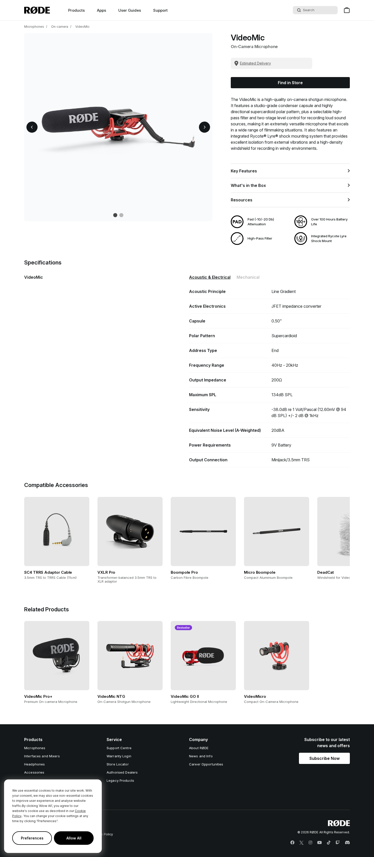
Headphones (34, 764)
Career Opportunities (206, 764)
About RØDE (198, 748)
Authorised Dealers (122, 772)
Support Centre (119, 748)
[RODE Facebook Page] (292, 843)
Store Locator (118, 764)
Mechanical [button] (248, 277)
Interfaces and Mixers (42, 756)
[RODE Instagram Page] (310, 843)
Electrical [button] (210, 277)
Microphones (34, 26)
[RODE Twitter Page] (301, 843)
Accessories (34, 772)
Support (160, 10)
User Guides (129, 10)
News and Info (201, 756)
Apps (101, 10)
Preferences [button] (32, 838)
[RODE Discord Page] (347, 843)
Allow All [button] (73, 838)
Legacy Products (120, 780)
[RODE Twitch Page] (338, 843)
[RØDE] (37, 10)
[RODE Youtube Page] (319, 843)
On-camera (59, 26)
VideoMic (82, 26)
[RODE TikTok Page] (328, 843)
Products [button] (76, 10)
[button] (32, 127)
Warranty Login (119, 756)
